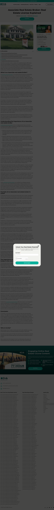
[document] (27, 255)
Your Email (17, 252)
